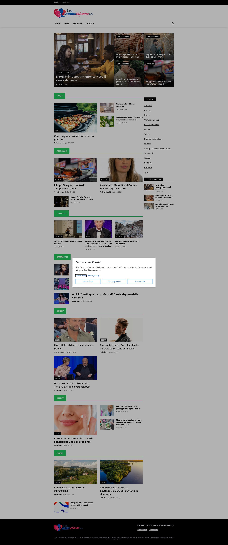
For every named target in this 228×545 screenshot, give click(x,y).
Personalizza (88, 281)
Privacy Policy (93, 276)
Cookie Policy (81, 276)
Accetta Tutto (140, 281)
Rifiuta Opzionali (114, 281)
